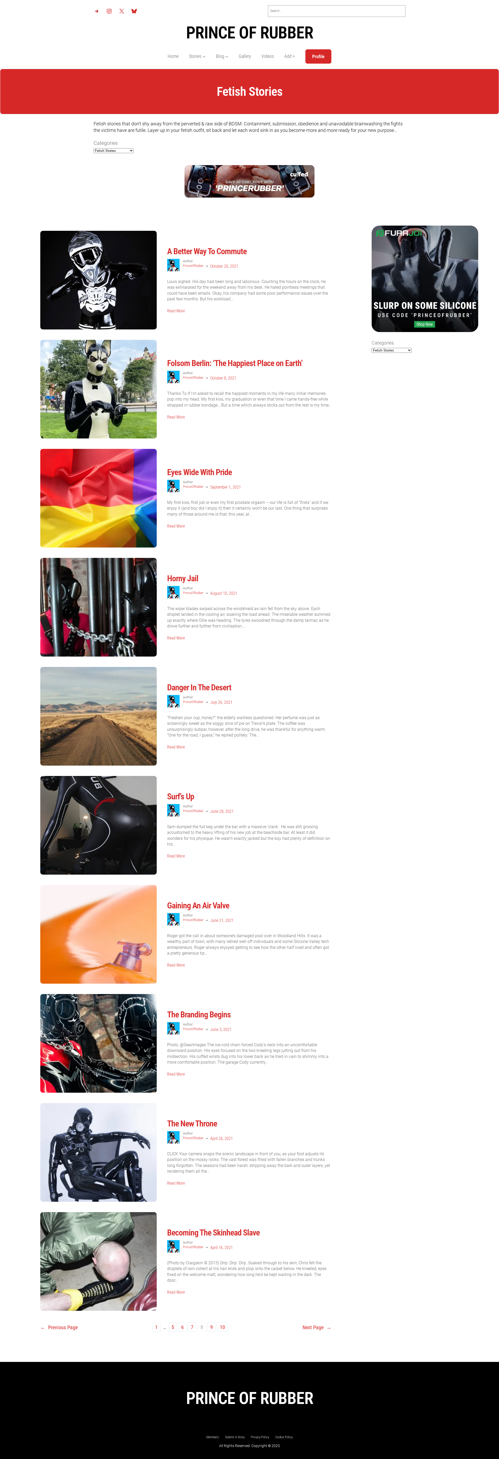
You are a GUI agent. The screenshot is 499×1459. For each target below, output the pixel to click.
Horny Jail (182, 578)
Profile (318, 56)
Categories (106, 143)
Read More (176, 311)
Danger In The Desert (199, 687)
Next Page (317, 1327)
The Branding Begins (199, 1014)
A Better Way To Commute (207, 251)
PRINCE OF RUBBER (249, 33)
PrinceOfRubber (193, 266)
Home (173, 56)
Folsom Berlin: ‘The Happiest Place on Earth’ (235, 363)
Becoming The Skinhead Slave (213, 1233)
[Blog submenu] (226, 56)
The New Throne (192, 1124)
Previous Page (59, 1327)
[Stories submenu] (204, 56)
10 (222, 1327)
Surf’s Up (180, 796)
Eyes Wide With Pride (199, 472)
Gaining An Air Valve (198, 905)
